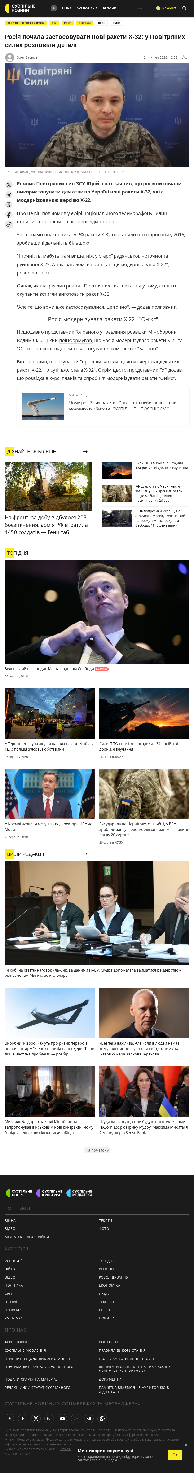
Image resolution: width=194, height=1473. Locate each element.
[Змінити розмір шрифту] (184, 57)
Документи (110, 1379)
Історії (11, 1302)
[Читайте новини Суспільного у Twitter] (36, 1418)
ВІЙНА (116, 23)
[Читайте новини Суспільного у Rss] (9, 1418)
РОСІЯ (67, 23)
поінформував (75, 340)
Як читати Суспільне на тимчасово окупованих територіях (134, 1368)
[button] (9, 185)
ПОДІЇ (101, 23)
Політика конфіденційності (126, 1358)
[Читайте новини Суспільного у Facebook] (22, 1418)
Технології (109, 1302)
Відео (10, 1228)
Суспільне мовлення (25, 1350)
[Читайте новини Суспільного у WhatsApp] (102, 1418)
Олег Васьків (27, 57)
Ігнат (106, 183)
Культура (14, 1318)
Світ (9, 1293)
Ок (174, 1455)
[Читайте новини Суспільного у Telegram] (89, 1418)
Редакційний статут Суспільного (38, 1387)
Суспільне (69, 1444)
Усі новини (87, 8)
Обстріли (85, 23)
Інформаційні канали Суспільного (39, 1366)
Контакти (108, 1342)
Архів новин (17, 1342)
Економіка (109, 1285)
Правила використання (122, 1350)
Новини (107, 1318)
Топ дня (107, 1261)
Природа (13, 1310)
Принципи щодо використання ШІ (39, 1358)
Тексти (105, 1220)
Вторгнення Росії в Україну (25, 23)
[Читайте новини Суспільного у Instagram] (49, 1418)
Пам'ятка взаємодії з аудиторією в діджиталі (134, 1389)
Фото (104, 1228)
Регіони (109, 8)
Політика (14, 1285)
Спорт (105, 1310)
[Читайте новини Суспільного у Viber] (75, 1418)
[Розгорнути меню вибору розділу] (54, 8)
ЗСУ (54, 23)
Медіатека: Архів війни (27, 1237)
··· (140, 8)
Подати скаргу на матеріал (32, 1379)
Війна (67, 8)
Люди (104, 1293)
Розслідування (113, 1277)
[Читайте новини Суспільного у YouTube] (62, 1418)
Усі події (13, 1261)
